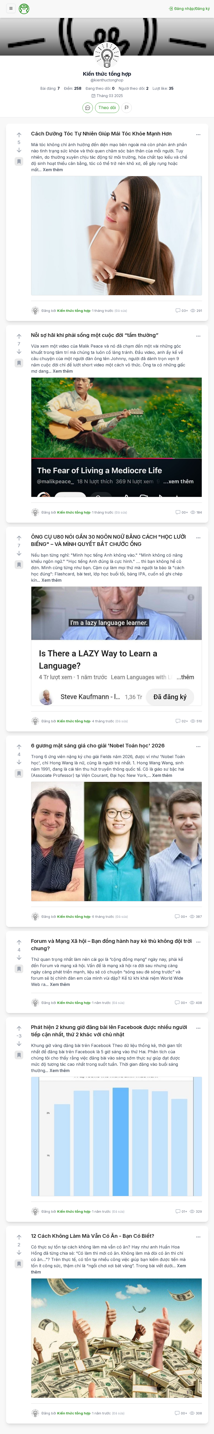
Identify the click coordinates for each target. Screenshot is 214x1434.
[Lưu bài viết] (19, 161)
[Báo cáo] (126, 108)
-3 (19, 1036)
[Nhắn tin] (87, 108)
